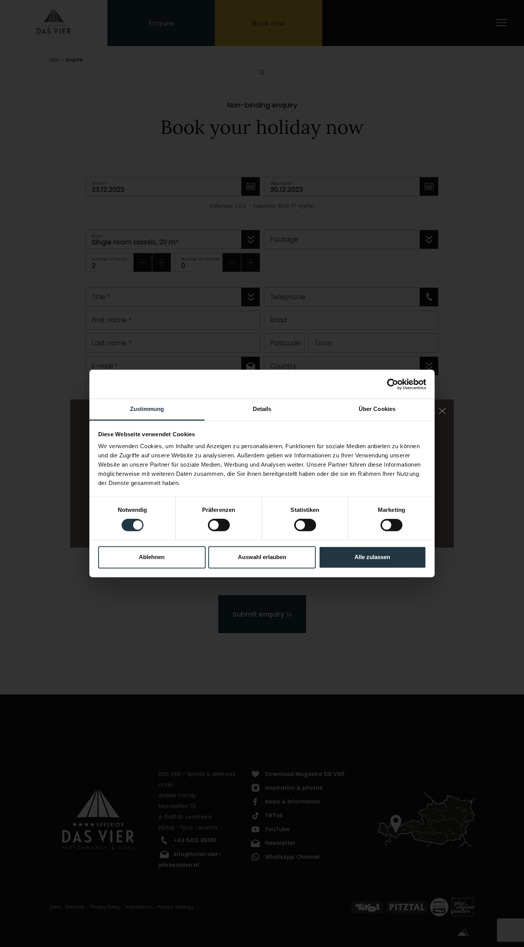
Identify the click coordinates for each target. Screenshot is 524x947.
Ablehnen (152, 557)
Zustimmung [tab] (147, 409)
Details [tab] (262, 409)
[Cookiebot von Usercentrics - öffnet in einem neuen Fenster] (392, 384)
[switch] (219, 525)
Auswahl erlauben (262, 557)
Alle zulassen (372, 557)
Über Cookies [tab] (377, 409)
